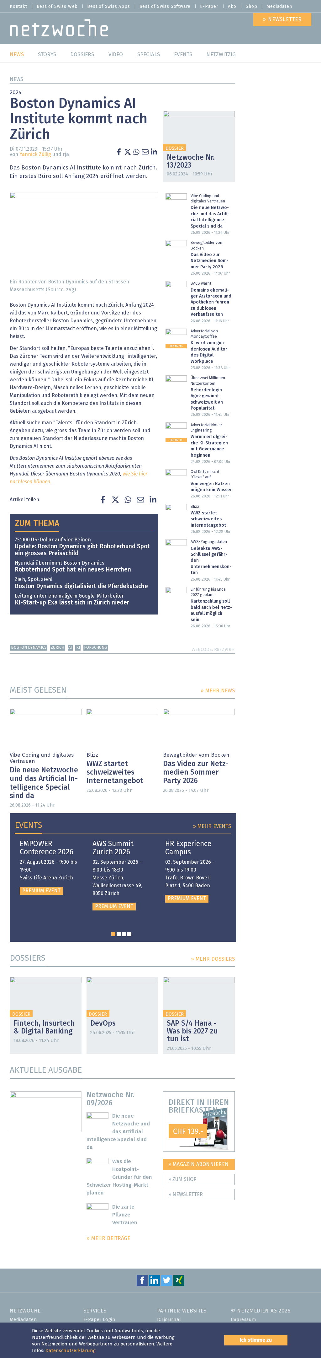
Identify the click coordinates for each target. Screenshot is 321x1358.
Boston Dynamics (29, 648)
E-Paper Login (99, 1319)
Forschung (95, 648)
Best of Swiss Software (165, 6)
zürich (57, 648)
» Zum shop (182, 1179)
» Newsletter (185, 1194)
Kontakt (18, 6)
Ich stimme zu (256, 1340)
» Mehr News (218, 691)
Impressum (243, 1319)
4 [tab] (129, 934)
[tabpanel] (48, 867)
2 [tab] (119, 934)
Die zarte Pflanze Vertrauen (124, 1215)
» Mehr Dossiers (213, 959)
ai (70, 648)
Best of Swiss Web (57, 6)
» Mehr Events (212, 826)
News (16, 79)
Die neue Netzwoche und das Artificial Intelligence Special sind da (118, 1132)
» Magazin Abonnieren (198, 1164)
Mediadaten (279, 6)
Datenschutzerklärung (70, 1350)
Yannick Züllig (35, 154)
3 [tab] (124, 934)
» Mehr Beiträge (108, 1238)
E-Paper (209, 6)
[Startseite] (59, 29)
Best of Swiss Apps (108, 6)
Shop (251, 6)
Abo (232, 6)
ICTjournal (169, 1319)
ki (78, 648)
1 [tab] (113, 934)
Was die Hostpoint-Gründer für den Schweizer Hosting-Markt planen (119, 1177)
